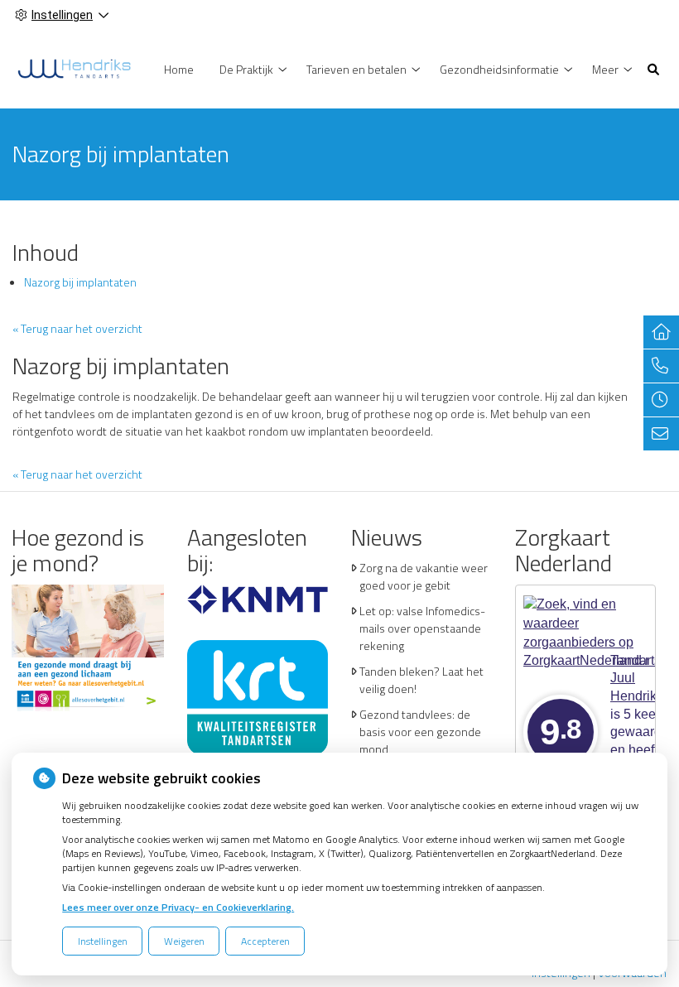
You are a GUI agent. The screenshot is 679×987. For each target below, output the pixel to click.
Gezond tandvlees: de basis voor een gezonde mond (420, 731)
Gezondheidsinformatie (499, 69)
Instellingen (103, 941)
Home (179, 69)
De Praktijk (246, 69)
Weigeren (184, 941)
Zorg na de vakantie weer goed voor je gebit (423, 576)
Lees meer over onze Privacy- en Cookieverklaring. (178, 907)
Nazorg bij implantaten (80, 282)
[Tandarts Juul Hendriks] (74, 67)
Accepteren (265, 941)
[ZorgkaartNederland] (585, 614)
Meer (605, 69)
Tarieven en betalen (356, 69)
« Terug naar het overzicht (77, 328)
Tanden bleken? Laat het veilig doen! (421, 679)
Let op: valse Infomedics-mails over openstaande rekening (422, 628)
